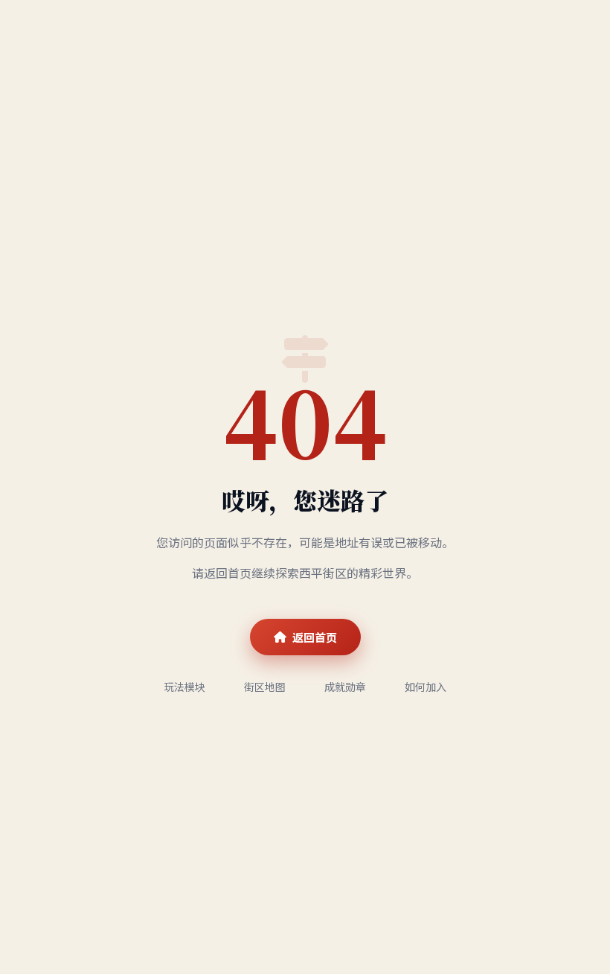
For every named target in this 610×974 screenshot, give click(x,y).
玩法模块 (184, 686)
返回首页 (314, 637)
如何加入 (425, 686)
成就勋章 (345, 686)
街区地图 (265, 686)
